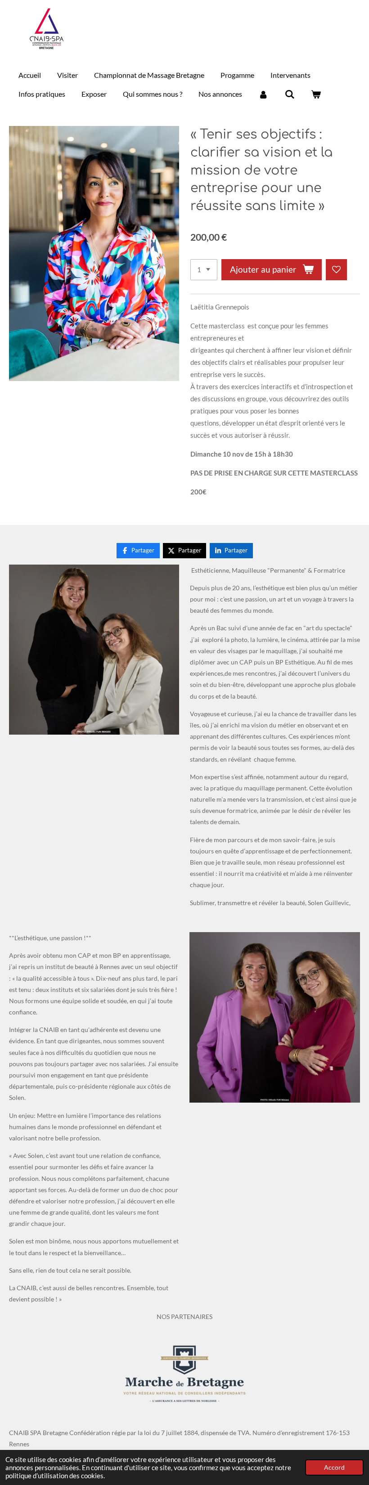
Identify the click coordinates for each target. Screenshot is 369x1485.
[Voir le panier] (316, 94)
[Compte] (263, 94)
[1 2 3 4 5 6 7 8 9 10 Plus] (203, 269)
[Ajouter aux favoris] (336, 269)
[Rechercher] (289, 94)
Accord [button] (334, 1467)
